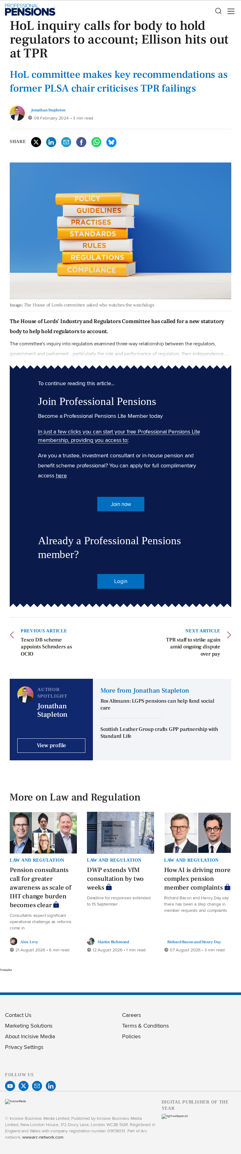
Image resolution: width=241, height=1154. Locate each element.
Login (120, 581)
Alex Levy (29, 941)
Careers (131, 1015)
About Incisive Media (30, 1036)
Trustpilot (6, 970)
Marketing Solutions (28, 1025)
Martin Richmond (113, 941)
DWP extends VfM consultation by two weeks (115, 879)
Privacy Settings (24, 1047)
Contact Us (18, 1015)
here (61, 475)
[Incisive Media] (15, 1101)
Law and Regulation (37, 860)
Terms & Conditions (145, 1025)
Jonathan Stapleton (48, 110)
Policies (131, 1036)
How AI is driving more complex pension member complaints (197, 879)
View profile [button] (51, 745)
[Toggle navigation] (229, 11)
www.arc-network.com (42, 1137)
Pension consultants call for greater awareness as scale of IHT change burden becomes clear (40, 887)
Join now (121, 504)
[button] (218, 11)
